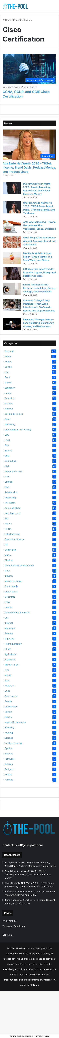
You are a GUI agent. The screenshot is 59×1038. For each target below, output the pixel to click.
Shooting (9, 727)
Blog (7, 487)
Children (9, 560)
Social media (11, 586)
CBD (7, 455)
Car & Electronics (14, 414)
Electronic (10, 596)
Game (8, 393)
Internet (9, 623)
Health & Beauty (13, 643)
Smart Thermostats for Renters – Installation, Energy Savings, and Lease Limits (39, 288)
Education (10, 387)
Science (9, 753)
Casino (8, 366)
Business (9, 351)
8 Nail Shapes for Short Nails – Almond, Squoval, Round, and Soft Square (39, 241)
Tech (7, 377)
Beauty (8, 450)
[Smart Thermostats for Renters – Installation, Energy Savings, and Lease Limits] (12, 289)
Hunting (9, 732)
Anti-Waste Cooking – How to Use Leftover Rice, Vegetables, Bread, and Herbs (39, 225)
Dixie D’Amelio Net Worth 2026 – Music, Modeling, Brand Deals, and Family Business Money (27, 874)
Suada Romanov (12, 87)
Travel (8, 382)
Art (6, 544)
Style (7, 466)
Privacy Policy (9, 920)
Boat (7, 680)
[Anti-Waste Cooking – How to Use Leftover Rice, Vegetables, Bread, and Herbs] (12, 226)
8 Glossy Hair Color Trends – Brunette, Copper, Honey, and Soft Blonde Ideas (39, 272)
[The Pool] (15, 5)
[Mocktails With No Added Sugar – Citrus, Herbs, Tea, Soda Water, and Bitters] (12, 258)
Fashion (9, 408)
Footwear (9, 758)
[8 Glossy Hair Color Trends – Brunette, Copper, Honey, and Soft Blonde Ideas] (12, 273)
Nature (8, 711)
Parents (9, 633)
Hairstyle (9, 685)
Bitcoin (8, 717)
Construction (11, 591)
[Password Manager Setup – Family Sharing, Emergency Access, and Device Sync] (12, 324)
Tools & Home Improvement (19, 565)
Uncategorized (12, 513)
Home (8, 20)
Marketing (10, 424)
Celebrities (10, 549)
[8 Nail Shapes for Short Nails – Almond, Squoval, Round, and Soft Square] (12, 242)
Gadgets (9, 769)
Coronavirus (11, 706)
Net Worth (10, 502)
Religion (9, 764)
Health (8, 361)
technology (10, 497)
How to (8, 607)
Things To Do (12, 664)
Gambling (9, 398)
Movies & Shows (13, 581)
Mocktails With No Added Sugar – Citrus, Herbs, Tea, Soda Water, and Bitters (37, 256)
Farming (9, 779)
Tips (7, 445)
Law (7, 434)
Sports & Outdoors (14, 539)
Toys (7, 570)
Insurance (10, 659)
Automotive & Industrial (17, 612)
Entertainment (12, 534)
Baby (7, 602)
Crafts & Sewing (13, 743)
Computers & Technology (18, 429)
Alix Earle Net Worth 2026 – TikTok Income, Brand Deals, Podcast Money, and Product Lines (29, 167)
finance (8, 403)
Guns (7, 690)
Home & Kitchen (13, 471)
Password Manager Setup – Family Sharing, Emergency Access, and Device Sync (38, 323)
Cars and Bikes (12, 508)
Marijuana (10, 628)
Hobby (8, 528)
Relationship (11, 492)
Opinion (8, 748)
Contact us (8, 934)
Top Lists (9, 638)
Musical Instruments (15, 722)
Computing (10, 461)
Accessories (11, 696)
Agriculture (10, 654)
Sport (7, 419)
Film (7, 670)
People (8, 701)
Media (8, 675)
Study (8, 649)
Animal (8, 523)
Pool (7, 476)
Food (7, 440)
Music (8, 555)
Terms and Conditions (13, 926)
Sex (7, 518)
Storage (9, 738)
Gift (6, 617)
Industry (9, 576)
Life (7, 372)
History (8, 774)
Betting (8, 481)
